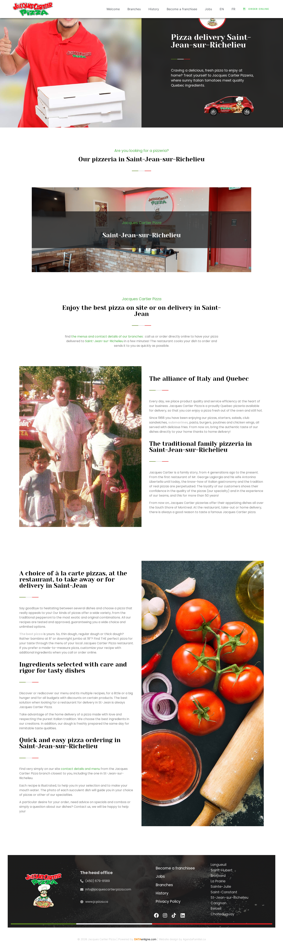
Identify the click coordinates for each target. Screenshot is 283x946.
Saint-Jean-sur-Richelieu (104, 341)
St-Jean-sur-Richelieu (229, 897)
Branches (134, 9)
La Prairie (218, 881)
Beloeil (216, 908)
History (153, 9)
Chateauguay (222, 914)
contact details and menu (80, 769)
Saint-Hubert (221, 870)
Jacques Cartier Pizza (102, 939)
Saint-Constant (224, 892)
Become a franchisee (182, 9)
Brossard (218, 875)
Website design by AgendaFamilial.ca (182, 939)
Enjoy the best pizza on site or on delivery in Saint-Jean (141, 311)
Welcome (113, 9)
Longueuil (218, 864)
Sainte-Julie (221, 886)
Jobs (208, 9)
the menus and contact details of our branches (107, 336)
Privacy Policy (168, 901)
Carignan (218, 903)
